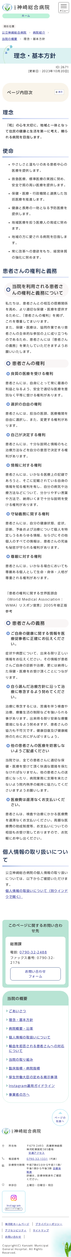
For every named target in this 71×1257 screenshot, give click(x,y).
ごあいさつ (17, 1011)
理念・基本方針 (21, 1019)
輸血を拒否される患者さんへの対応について (36, 1048)
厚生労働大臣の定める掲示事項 (33, 1077)
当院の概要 (9, 39)
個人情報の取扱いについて (29, 1037)
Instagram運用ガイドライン (32, 1085)
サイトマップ (41, 1230)
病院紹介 (39, 32)
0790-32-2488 (33, 952)
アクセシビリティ (16, 1230)
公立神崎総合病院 (14, 32)
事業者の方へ (19, 1094)
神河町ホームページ (17, 1224)
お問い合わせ (35, 974)
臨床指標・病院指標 (24, 1068)
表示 (60, 92)
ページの (60, 1119)
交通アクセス (37, 1153)
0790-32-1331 (37, 1159)
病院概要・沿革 (21, 1028)
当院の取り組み (21, 1059)
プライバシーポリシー (49, 1224)
